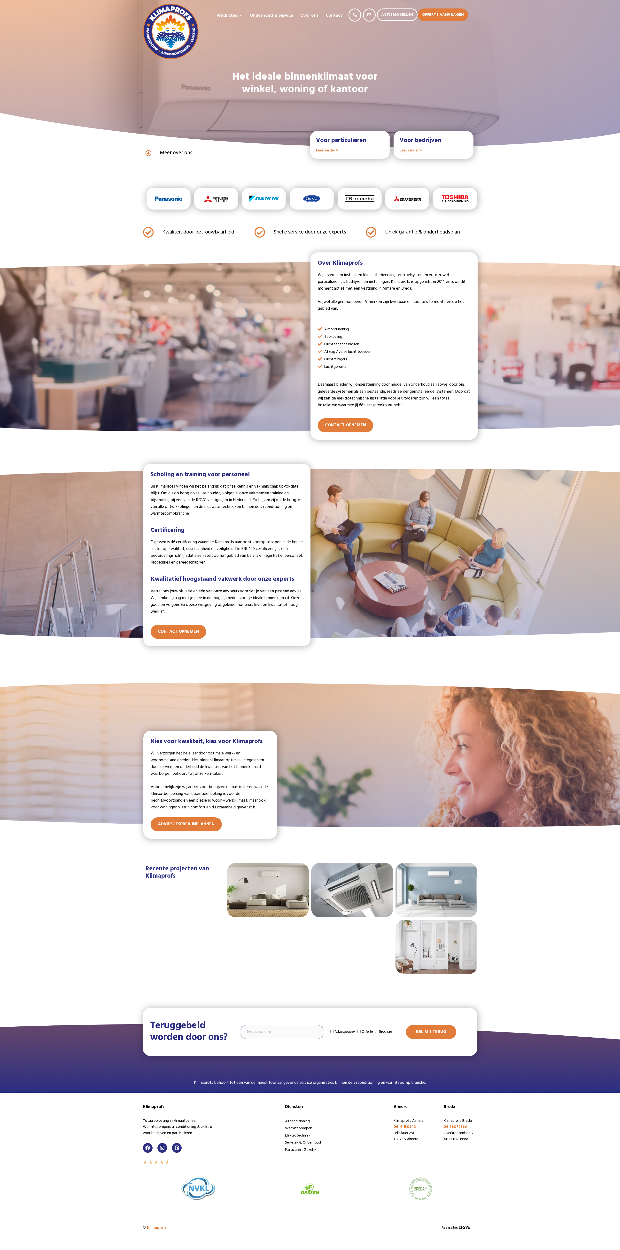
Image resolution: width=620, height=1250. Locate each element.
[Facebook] (148, 1148)
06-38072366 (455, 1127)
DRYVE (464, 1227)
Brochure (385, 1032)
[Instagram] (162, 1148)
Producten (227, 16)
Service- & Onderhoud (303, 1142)
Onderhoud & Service (271, 16)
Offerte (367, 1032)
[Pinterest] (177, 1148)
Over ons (309, 16)
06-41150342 (405, 1127)
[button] (355, 15)
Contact (334, 16)
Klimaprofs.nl (158, 1228)
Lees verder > (327, 150)
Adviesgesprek (344, 1032)
